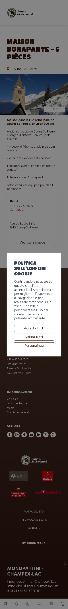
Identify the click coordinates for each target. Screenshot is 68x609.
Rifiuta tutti (34, 337)
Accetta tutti (34, 328)
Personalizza (34, 346)
